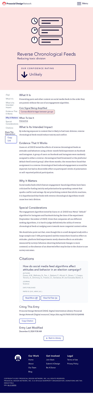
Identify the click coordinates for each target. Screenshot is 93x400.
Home (30, 360)
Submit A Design (53, 364)
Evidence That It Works (11, 113)
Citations (9, 128)
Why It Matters (12, 118)
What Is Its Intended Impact (10, 105)
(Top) (8, 95)
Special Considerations (12, 123)
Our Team (32, 368)
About (31, 364)
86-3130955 (12, 385)
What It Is (9, 99)
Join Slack (50, 360)
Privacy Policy (72, 364)
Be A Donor (51, 368)
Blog (30, 372)
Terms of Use (72, 360)
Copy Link (10, 139)
